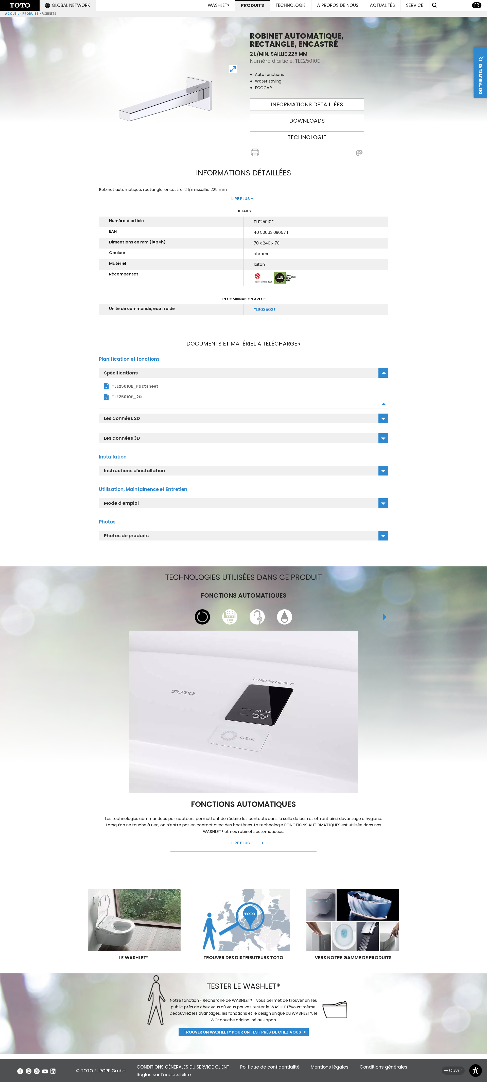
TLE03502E (264, 310)
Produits (30, 13)
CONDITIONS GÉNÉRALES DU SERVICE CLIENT (183, 1067)
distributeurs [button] (480, 78)
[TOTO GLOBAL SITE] (20, 5)
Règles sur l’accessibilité (164, 1075)
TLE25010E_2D (127, 397)
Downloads (307, 121)
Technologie (307, 137)
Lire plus (240, 843)
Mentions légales (330, 1067)
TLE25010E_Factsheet (135, 386)
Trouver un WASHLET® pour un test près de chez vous (242, 1032)
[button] (67, 5)
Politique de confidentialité (270, 1067)
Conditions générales (383, 1067)
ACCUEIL (12, 13)
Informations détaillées (307, 104)
